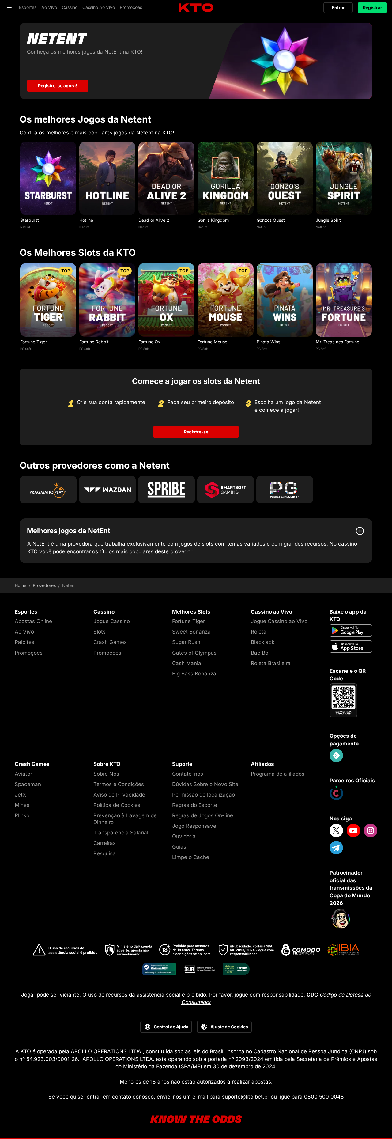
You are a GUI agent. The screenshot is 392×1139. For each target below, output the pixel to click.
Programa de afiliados (277, 774)
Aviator (23, 774)
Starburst (29, 220)
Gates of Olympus (194, 653)
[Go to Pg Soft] (284, 490)
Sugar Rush (186, 642)
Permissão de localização (203, 795)
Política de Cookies (116, 805)
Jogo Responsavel (194, 826)
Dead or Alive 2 (153, 220)
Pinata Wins (268, 341)
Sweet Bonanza (191, 632)
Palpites (24, 642)
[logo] (196, 7)
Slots (99, 632)
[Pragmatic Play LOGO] (48, 490)
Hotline (86, 220)
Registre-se (196, 431)
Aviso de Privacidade (119, 795)
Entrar (338, 7)
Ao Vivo (24, 632)
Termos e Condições (118, 784)
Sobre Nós (106, 774)
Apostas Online (33, 621)
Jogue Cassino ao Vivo (279, 621)
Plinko (22, 815)
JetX (20, 795)
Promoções (29, 653)
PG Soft (25, 348)
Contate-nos (187, 774)
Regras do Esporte (194, 805)
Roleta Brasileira (271, 663)
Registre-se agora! (57, 85)
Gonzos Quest (271, 220)
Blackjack (262, 642)
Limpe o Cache (190, 857)
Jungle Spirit (328, 220)
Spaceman (28, 784)
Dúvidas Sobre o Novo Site (205, 784)
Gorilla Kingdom (213, 220)
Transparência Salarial (120, 833)
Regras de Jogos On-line (202, 815)
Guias (179, 847)
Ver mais (48, 178)
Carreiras (104, 843)
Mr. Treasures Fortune (337, 341)
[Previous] (19, 187)
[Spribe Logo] (166, 490)
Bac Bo (259, 653)
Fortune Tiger (33, 341)
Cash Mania (186, 663)
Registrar (372, 7)
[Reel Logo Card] (107, 490)
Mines (22, 805)
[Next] (372, 187)
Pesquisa (104, 853)
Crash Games (110, 642)
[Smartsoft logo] (225, 490)
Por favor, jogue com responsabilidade (256, 995)
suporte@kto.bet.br (245, 1097)
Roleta (258, 632)
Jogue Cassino (111, 621)
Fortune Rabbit (94, 341)
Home (20, 585)
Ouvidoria (184, 836)
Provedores (44, 585)
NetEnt (25, 227)
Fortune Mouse (212, 341)
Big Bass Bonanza (194, 674)
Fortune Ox (149, 341)
